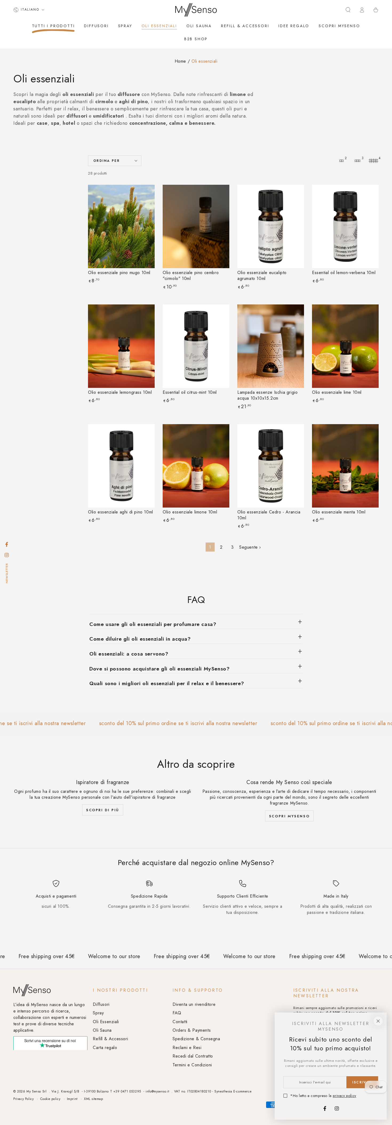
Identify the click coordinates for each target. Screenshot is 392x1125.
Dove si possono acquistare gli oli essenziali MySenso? (159, 668)
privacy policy (344, 1095)
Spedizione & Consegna (196, 1039)
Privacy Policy (23, 1099)
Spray (98, 1013)
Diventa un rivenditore (194, 1004)
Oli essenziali (204, 61)
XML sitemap (93, 1099)
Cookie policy (50, 1099)
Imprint (72, 1099)
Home (180, 61)
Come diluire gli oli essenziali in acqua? (140, 638)
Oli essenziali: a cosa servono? (129, 653)
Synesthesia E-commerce (232, 1091)
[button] (348, 10)
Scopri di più (102, 810)
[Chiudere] (378, 1021)
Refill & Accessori (110, 1039)
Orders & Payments (192, 1030)
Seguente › (250, 547)
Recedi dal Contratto (193, 1056)
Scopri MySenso (289, 816)
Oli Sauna (102, 1030)
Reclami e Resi (187, 1047)
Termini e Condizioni (192, 1065)
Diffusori (101, 1004)
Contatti (180, 1022)
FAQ (177, 1013)
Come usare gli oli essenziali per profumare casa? (152, 624)
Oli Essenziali (106, 1022)
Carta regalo (105, 1047)
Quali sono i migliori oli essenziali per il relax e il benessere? (166, 683)
